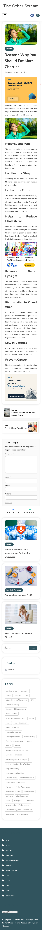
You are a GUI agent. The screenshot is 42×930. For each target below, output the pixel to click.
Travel (8, 890)
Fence (8, 723)
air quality (24, 691)
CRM (32, 700)
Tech (7, 885)
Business (9, 850)
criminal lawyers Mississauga (16, 700)
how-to (8, 746)
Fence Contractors (21, 723)
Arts (7, 840)
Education (9, 855)
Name (8, 477)
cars (26, 695)
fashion (31, 718)
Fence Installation (12, 727)
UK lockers (30, 801)
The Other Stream (21, 6)
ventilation (10, 814)
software (9, 796)
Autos (8, 845)
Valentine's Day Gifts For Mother (17, 805)
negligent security (12, 769)
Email (7, 485)
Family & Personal (13, 590)
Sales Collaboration (13, 791)
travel (8, 801)
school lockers (29, 791)
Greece (29, 741)
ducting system (11, 714)
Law (7, 875)
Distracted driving (12, 705)
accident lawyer (12, 691)
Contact (11, 670)
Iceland (17, 746)
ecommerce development (15, 718)
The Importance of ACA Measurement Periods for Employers (17, 553)
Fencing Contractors (13, 732)
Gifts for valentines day (14, 741)
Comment (9, 454)
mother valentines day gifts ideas (18, 764)
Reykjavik (9, 787)
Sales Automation (23, 787)
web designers (22, 814)
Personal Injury (11, 778)
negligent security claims (15, 773)
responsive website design (15, 782)
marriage (18, 755)
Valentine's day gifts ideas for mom (19, 810)
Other (8, 880)
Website (8, 494)
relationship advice (27, 778)
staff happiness (22, 796)
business (18, 695)
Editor (28, 72)
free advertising (29, 737)
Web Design (10, 896)
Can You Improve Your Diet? (18, 595)
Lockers (9, 755)
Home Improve (11, 870)
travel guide (18, 801)
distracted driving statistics (16, 709)
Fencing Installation (13, 737)
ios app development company (17, 750)
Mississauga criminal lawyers (16, 759)
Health (9, 49)
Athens (8, 695)
